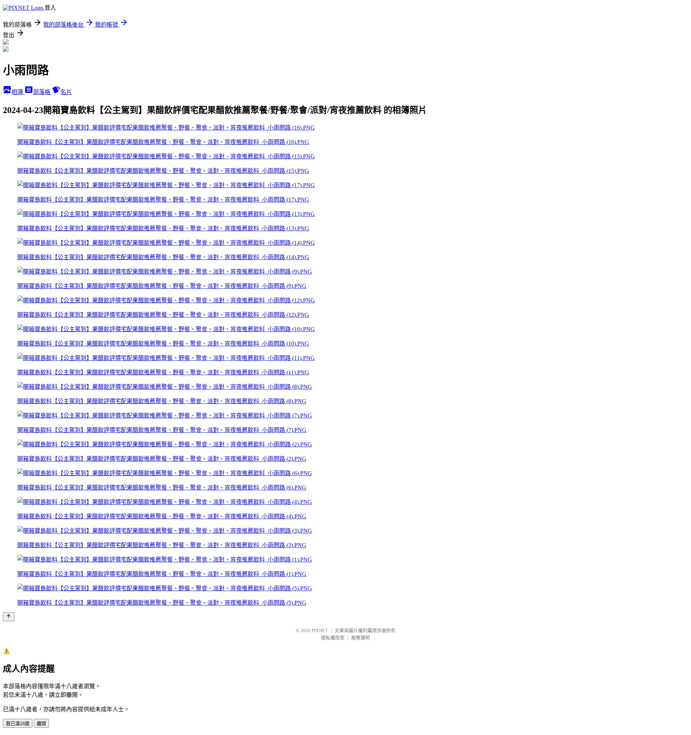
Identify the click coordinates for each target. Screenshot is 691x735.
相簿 (18, 92)
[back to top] (8, 616)
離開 (41, 723)
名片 (66, 92)
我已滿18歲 (18, 723)
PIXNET (320, 630)
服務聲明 (360, 637)
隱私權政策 (332, 637)
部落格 (42, 92)
